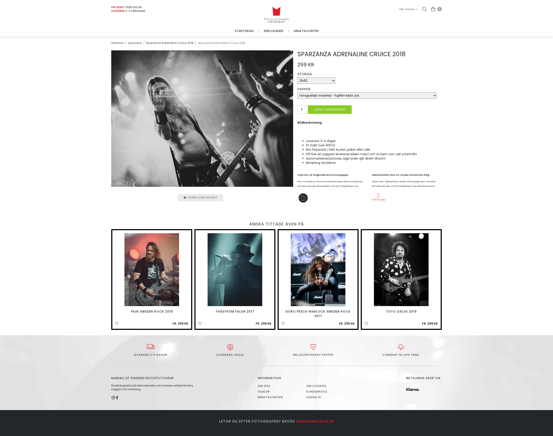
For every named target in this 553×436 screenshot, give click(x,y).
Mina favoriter (306, 30)
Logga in (313, 397)
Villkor (264, 392)
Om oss (264, 386)
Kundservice (316, 392)
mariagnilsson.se (315, 421)
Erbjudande (273, 30)
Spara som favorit (202, 197)
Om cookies (316, 386)
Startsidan (244, 30)
